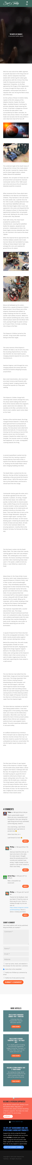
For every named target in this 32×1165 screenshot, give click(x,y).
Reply (25, 841)
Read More (16, 1026)
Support (7, 1116)
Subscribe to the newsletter (13, 969)
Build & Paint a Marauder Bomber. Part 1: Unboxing (16, 1016)
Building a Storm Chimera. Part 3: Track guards (16, 1068)
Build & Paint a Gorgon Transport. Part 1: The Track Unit (16, 1040)
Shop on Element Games (12, 1147)
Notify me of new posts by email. (15, 978)
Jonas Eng (11, 876)
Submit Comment (13, 982)
